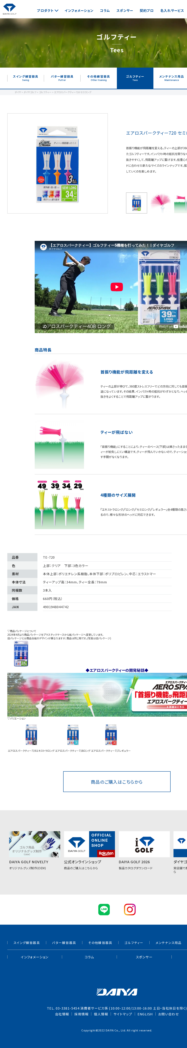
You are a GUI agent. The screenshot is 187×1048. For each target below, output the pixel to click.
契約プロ (147, 10)
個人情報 (101, 1014)
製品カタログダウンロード (136, 864)
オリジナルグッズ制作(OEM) (28, 864)
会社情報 (62, 1014)
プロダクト (45, 10)
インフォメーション (79, 10)
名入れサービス (172, 10)
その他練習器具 (98, 78)
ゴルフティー (135, 78)
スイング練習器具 (26, 78)
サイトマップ (122, 1014)
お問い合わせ (168, 1014)
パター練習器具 (62, 78)
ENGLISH (145, 1014)
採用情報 (81, 1014)
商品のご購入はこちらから (117, 782)
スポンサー (125, 10)
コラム (105, 10)
